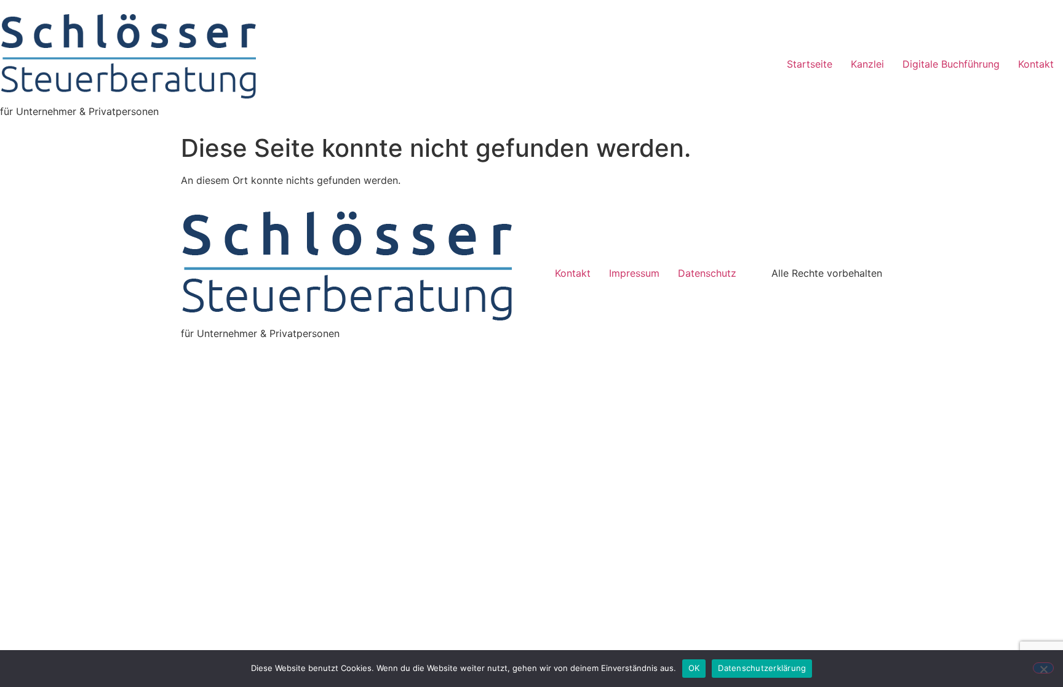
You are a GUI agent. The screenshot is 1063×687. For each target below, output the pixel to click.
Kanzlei (867, 64)
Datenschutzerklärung (762, 668)
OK (694, 668)
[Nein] (1043, 667)
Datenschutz (708, 273)
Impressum (634, 273)
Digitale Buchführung (951, 64)
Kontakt (1036, 64)
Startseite (809, 64)
